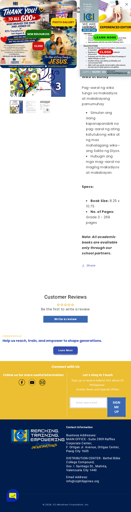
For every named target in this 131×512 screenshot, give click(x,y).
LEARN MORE (105, 37)
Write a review (65, 319)
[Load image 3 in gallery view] (45, 107)
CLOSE (105, 51)
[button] (12, 495)
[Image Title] (21, 382)
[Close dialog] (127, 4)
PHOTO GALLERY (63, 22)
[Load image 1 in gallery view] (16, 107)
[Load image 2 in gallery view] (31, 107)
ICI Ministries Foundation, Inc (70, 504)
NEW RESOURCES (38, 34)
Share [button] (91, 265)
